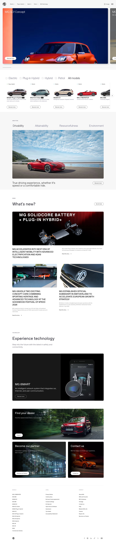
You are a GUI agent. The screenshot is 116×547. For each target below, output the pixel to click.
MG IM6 (14, 497)
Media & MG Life (83, 509)
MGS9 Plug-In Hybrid (17, 509)
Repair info (81, 514)
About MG (81, 494)
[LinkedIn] (91, 538)
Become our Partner (84, 516)
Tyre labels (48, 511)
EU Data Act (49, 504)
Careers (81, 511)
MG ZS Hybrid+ (16, 518)
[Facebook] (84, 538)
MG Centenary (82, 499)
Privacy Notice (49, 494)
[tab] (12, 78)
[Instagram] (87, 538)
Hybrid (29, 4)
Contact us (81, 504)
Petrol (35, 4)
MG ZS (14, 526)
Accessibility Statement (51, 514)
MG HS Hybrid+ (16, 516)
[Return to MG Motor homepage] (4, 4)
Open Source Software (51, 506)
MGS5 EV (14, 504)
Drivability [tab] (18, 125)
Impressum (48, 509)
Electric (12, 4)
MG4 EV (14, 511)
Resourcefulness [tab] (68, 125)
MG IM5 (14, 501)
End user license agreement (52, 499)
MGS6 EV (14, 499)
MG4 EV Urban (16, 506)
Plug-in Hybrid (20, 4)
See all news (99, 204)
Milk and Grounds (83, 497)
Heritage (81, 501)
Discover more (10, 58)
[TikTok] (94, 538)
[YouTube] (102, 538)
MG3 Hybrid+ (15, 521)
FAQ (80, 506)
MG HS (14, 523)
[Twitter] (98, 538)
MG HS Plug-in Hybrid (17, 514)
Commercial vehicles (17, 530)
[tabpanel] (58, 96)
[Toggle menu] (111, 4)
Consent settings (50, 501)
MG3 (13, 528)
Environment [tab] (96, 125)
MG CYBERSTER (16, 494)
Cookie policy (49, 497)
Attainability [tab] (41, 125)
